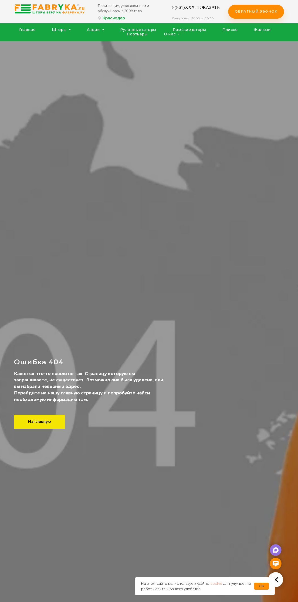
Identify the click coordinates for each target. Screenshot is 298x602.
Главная (27, 29)
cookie (216, 583)
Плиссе (229, 29)
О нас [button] (170, 34)
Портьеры (137, 34)
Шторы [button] (60, 29)
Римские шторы (189, 29)
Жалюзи (262, 29)
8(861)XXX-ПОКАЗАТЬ (196, 7)
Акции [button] (94, 29)
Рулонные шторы (138, 29)
